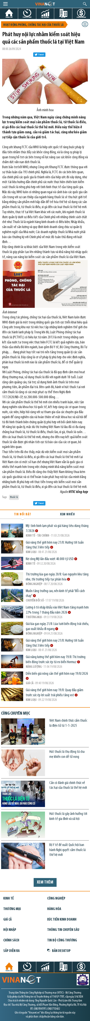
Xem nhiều (67, 514)
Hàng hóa (54, 909)
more (36, 530)
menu (5, 4)
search (85, 4)
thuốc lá (14, 497)
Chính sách (11, 940)
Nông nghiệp (34, 584)
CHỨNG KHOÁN (81, 17)
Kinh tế (30, 564)
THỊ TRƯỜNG (45, 17)
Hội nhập (9, 930)
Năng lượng (34, 667)
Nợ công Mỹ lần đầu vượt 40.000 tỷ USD (50, 559)
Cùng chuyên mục (15, 713)
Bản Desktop (61, 951)
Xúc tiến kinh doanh (61, 919)
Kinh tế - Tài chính (37, 535)
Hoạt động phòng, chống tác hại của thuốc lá (33, 25)
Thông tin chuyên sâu (63, 930)
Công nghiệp (56, 898)
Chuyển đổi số (35, 600)
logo (45, 3)
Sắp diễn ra (11, 951)
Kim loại (31, 552)
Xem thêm (45, 882)
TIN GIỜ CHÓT (27, 17)
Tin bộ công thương (62, 940)
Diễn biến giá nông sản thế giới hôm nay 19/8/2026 (57, 674)
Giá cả (29, 683)
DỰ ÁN (63, 17)
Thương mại (34, 617)
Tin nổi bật (22, 514)
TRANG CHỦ (8, 17)
